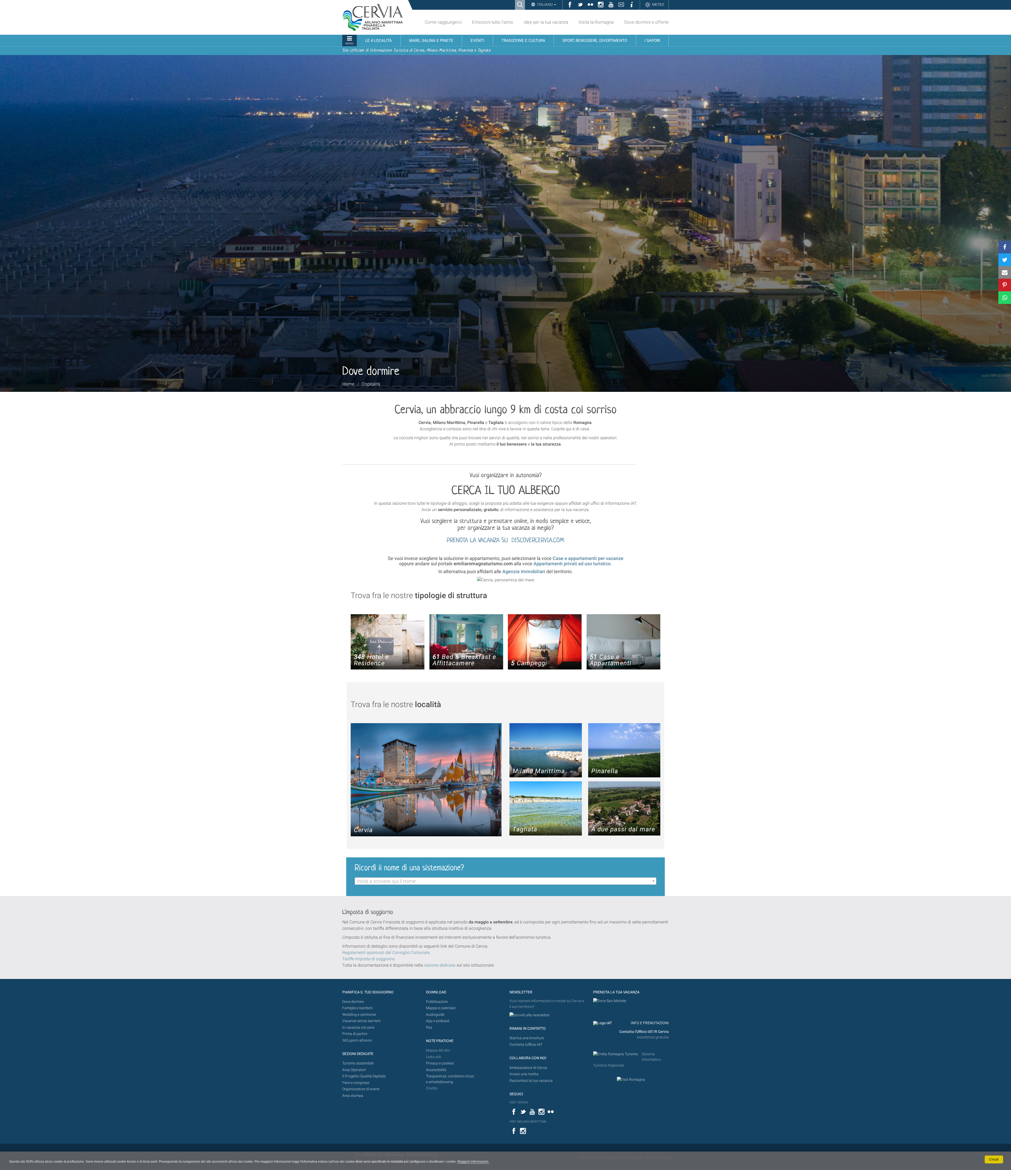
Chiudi (994, 1159)
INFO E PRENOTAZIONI (649, 1023)
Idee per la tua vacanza (546, 22)
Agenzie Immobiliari (523, 571)
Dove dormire (353, 1001)
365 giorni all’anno (357, 1040)
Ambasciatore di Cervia (528, 1068)
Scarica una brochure (526, 1038)
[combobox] (505, 881)
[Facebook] (1004, 247)
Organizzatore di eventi (361, 1089)
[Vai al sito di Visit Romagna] (631, 1079)
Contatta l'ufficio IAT (525, 1044)
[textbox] (505, 881)
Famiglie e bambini (357, 1008)
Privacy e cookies (440, 1063)
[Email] (1004, 272)
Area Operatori (354, 1070)
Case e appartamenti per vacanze (588, 558)
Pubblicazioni (437, 1001)
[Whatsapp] (1004, 297)
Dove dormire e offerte (646, 22)
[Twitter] (1004, 259)
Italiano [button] (544, 4)
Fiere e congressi (355, 1083)
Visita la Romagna (596, 22)
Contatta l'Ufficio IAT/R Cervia (644, 1031)
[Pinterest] (1004, 285)
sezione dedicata (439, 965)
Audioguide (435, 1014)
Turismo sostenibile (358, 1063)
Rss (429, 1027)
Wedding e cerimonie (359, 1014)
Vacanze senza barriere (361, 1021)
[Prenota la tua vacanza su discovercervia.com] (609, 1001)
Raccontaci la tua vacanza (531, 1080)
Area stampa (352, 1095)
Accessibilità (436, 1070)
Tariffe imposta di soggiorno (368, 958)
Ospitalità (371, 384)
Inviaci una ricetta (523, 1074)
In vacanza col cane (358, 1027)
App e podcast (437, 1021)
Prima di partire (354, 1034)
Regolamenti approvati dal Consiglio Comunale (386, 952)
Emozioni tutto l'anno (492, 22)
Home (348, 384)
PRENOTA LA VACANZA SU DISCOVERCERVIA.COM (505, 540)
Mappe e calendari (441, 1008)
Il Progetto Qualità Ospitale (364, 1076)
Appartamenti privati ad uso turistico (572, 563)
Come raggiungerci (443, 22)
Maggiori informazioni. (473, 1161)
